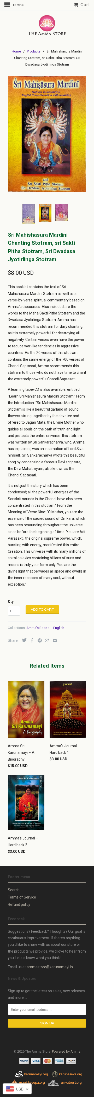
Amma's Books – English (45, 628)
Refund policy (19, 904)
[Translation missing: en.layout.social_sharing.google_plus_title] (46, 640)
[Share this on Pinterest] (38, 640)
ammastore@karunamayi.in (50, 967)
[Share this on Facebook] (30, 640)
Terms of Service (22, 897)
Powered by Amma (66, 1051)
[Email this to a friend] (53, 640)
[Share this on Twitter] (23, 640)
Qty (11, 601)
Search (14, 890)
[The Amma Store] (47, 25)
